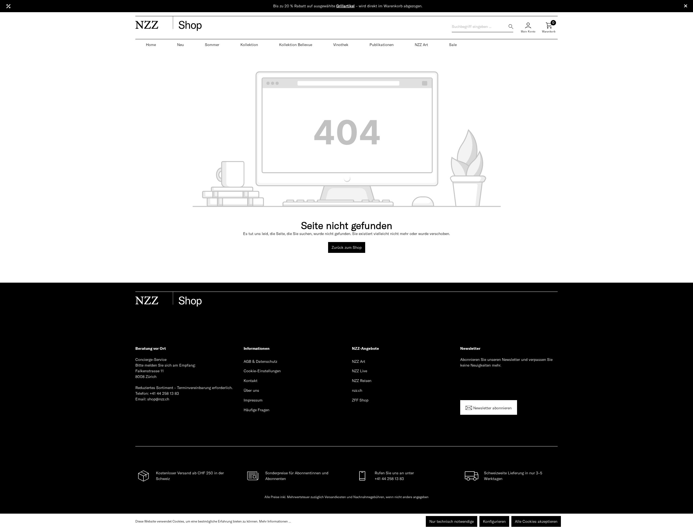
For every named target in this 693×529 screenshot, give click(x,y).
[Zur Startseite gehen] (229, 24)
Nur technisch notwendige (451, 521)
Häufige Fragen (256, 409)
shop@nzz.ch (158, 399)
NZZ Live (359, 370)
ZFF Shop (360, 400)
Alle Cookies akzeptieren (536, 521)
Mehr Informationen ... (275, 521)
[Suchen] (511, 26)
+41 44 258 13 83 (164, 393)
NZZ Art (358, 361)
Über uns (251, 390)
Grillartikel (345, 6)
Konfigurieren (494, 521)
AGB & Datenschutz (260, 361)
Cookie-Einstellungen (262, 370)
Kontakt (250, 380)
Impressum (253, 400)
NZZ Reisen (361, 380)
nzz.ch (357, 390)
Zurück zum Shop (347, 247)
